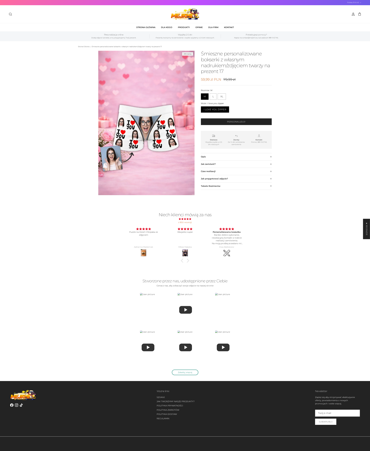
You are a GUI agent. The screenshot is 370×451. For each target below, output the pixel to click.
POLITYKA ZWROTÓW (168, 410)
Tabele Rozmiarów (210, 186)
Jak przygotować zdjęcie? (214, 178)
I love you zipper (215, 108)
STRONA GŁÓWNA (145, 27)
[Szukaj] (10, 14)
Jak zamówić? (208, 164)
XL (221, 95)
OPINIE (199, 27)
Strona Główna (83, 47)
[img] (185, 219)
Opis (203, 156)
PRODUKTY (184, 27)
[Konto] (352, 14)
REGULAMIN (163, 418)
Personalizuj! (236, 121)
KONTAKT (229, 27)
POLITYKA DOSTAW (167, 414)
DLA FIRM (213, 27)
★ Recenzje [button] (367, 228)
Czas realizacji (208, 171)
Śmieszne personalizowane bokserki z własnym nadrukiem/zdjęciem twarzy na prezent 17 (127, 47)
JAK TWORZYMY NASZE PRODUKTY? (176, 401)
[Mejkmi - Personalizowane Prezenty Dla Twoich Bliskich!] (185, 14)
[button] (183, 261)
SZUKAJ (161, 397)
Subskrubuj (326, 422)
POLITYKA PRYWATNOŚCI (170, 405)
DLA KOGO (166, 27)
